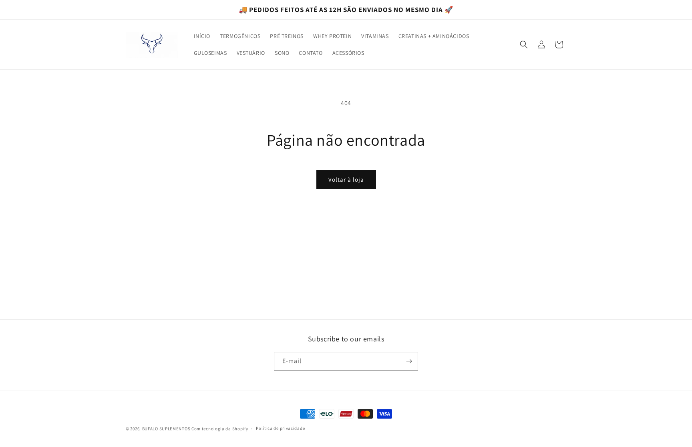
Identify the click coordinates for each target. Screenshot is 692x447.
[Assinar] (409, 361)
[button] (524, 44)
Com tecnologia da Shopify (219, 428)
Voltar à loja (346, 179)
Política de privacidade (280, 428)
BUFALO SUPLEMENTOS (166, 428)
